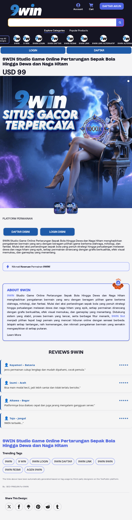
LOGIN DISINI (57, 231)
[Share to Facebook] (19, 506)
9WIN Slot (118, 316)
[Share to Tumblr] (57, 506)
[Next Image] (129, 142)
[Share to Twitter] (9, 506)
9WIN (10, 295)
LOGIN (33, 50)
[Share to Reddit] (48, 506)
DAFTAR (99, 50)
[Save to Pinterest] (38, 506)
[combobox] (62, 22)
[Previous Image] (3, 142)
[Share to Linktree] (28, 506)
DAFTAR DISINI (21, 231)
